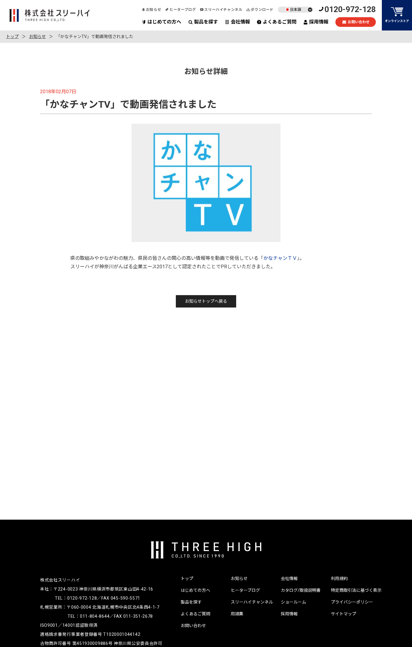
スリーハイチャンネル (223, 10)
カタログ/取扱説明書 (301, 590)
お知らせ (153, 10)
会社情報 (240, 22)
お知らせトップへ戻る (206, 301)
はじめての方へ (164, 22)
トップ (12, 36)
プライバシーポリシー (352, 602)
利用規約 (339, 578)
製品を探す (206, 22)
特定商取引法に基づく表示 (356, 590)
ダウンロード (262, 10)
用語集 (237, 613)
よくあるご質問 (279, 22)
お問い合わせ (358, 22)
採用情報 (318, 22)
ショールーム (293, 602)
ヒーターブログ (183, 10)
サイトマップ (343, 613)
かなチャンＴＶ (280, 258)
